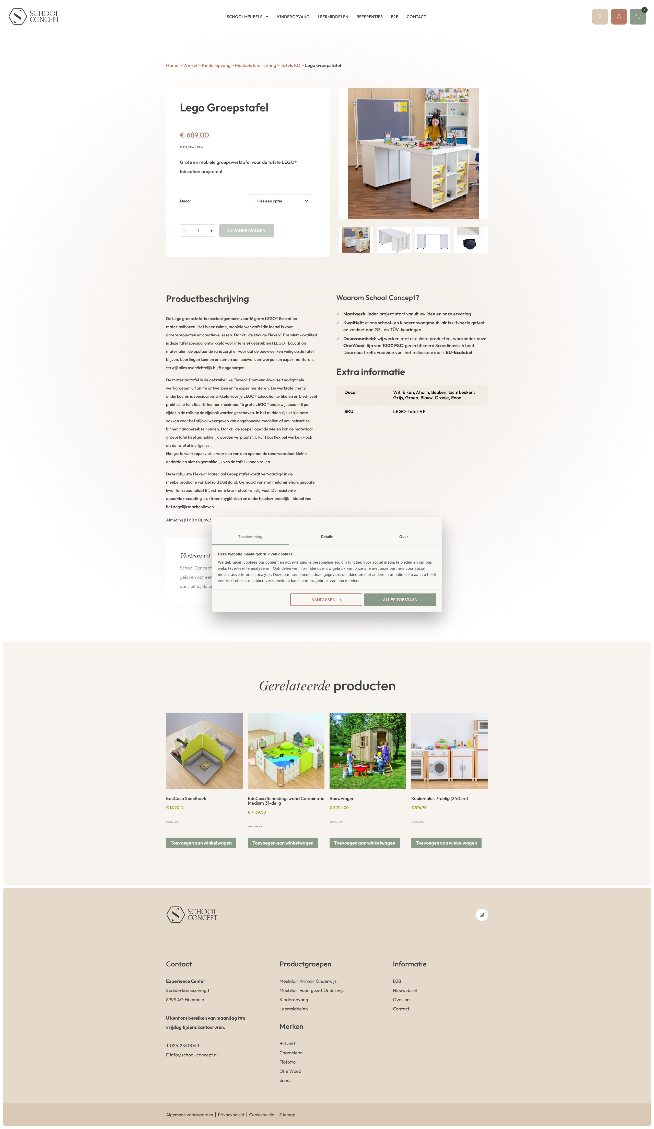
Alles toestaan (400, 600)
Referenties (370, 17)
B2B (395, 17)
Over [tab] (403, 536)
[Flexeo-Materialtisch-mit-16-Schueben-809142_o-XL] (413, 153)
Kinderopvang (293, 17)
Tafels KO (290, 65)
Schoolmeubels (244, 17)
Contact (416, 17)
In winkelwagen (246, 230)
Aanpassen (323, 600)
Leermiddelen (333, 17)
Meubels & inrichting (255, 65)
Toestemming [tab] (250, 536)
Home (172, 65)
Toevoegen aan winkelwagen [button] (201, 843)
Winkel (190, 65)
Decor (185, 201)
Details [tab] (327, 536)
